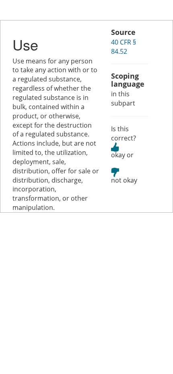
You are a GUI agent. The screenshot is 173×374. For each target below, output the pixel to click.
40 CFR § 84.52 (123, 47)
